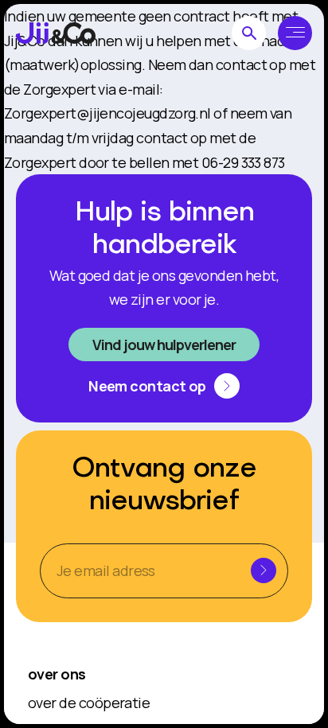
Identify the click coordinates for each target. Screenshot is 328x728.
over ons (57, 673)
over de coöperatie (89, 702)
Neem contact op (147, 385)
